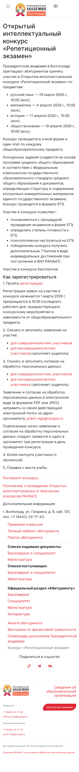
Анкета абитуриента (25, 623)
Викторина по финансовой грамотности (42, 629)
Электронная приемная (59, 707)
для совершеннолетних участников (41, 343)
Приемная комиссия (25, 524)
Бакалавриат (19, 594)
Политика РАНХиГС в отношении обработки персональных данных (39, 752)
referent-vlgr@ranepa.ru (15, 716)
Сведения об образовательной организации (61, 691)
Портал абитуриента (25, 537)
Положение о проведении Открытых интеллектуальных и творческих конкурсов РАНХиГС (35, 491)
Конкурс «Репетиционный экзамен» (39, 648)
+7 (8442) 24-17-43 (13, 729)
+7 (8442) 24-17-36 (13, 712)
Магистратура (20, 559)
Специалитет (19, 601)
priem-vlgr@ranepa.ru (45, 418)
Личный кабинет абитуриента (33, 531)
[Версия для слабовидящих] (55, 5)
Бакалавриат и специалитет (32, 553)
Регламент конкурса (20, 478)
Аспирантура (19, 614)
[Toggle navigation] (7, 6)
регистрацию (31, 283)
